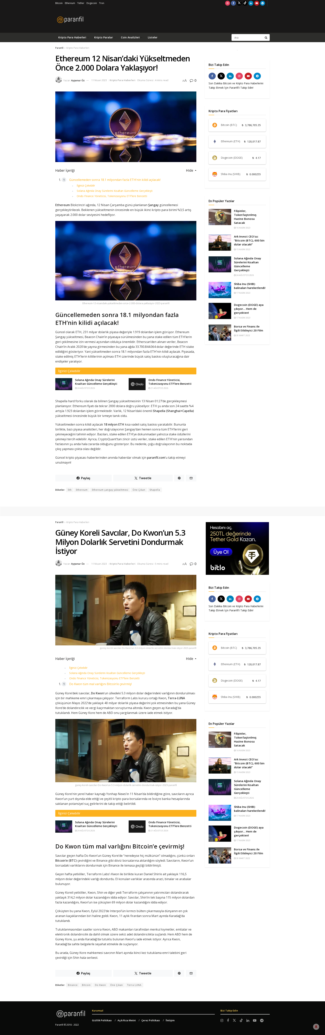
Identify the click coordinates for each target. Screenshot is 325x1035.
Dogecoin (92, 3)
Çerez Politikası (150, 1020)
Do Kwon (100, 985)
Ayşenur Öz (78, 80)
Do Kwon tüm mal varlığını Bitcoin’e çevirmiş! (100, 684)
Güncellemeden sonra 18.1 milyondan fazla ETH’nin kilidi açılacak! (114, 180)
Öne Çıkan (139, 489)
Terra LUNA (134, 985)
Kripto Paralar (103, 37)
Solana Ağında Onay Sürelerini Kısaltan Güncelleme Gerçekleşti (115, 191)
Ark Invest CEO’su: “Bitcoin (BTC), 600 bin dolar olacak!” (249, 240)
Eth (70, 489)
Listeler (152, 37)
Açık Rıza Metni (127, 1020)
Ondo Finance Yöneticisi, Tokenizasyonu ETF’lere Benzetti (112, 196)
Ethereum (70, 3)
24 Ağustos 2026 (86, 388)
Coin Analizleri (130, 37)
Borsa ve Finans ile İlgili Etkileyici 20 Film (248, 328)
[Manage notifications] (316, 1027)
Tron (101, 3)
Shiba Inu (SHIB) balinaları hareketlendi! (249, 286)
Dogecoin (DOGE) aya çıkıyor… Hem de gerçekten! (248, 309)
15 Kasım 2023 (243, 249)
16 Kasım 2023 (243, 227)
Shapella (155, 489)
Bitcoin (59, 3)
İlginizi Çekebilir (86, 185)
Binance (73, 985)
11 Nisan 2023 (99, 80)
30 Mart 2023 (243, 335)
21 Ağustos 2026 (159, 388)
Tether (80, 3)
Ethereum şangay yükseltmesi (110, 489)
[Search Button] (266, 37)
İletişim (170, 1020)
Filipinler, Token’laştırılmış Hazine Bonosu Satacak (245, 217)
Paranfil (59, 48)
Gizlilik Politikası (102, 1020)
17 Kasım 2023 (243, 292)
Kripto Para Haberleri (72, 37)
